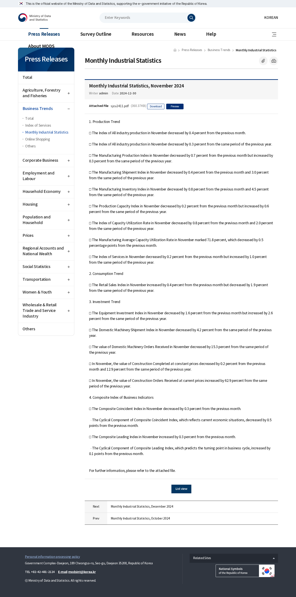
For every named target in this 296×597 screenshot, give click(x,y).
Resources (143, 34)
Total (29, 119)
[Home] (175, 50)
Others (30, 146)
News (180, 34)
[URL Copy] (263, 60)
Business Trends (219, 50)
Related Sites (200, 557)
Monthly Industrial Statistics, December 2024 (142, 506)
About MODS (41, 46)
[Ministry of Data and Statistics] (36, 18)
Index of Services (38, 125)
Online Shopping (37, 139)
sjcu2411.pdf (120, 106)
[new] (245, 571)
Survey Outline (95, 34)
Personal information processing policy (52, 557)
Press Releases (44, 34)
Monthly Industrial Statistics (46, 132)
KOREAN (271, 18)
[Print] (273, 60)
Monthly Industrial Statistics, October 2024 (140, 518)
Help (211, 34)
